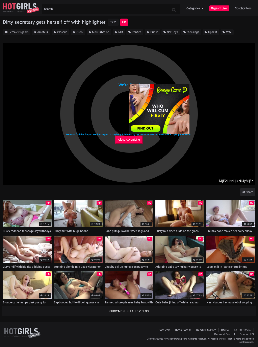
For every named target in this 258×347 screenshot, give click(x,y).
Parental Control (224, 334)
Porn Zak (164, 330)
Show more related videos (129, 311)
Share (249, 192)
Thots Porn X (183, 330)
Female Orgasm (18, 32)
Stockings (192, 32)
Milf (120, 32)
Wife (229, 32)
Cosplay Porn (243, 8)
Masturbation (100, 32)
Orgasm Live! (219, 8)
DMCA (225, 330)
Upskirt (212, 32)
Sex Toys (172, 32)
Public (154, 32)
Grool (79, 32)
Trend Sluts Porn (206, 330)
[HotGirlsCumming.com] (21, 8)
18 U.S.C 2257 (243, 330)
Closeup (62, 32)
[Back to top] (247, 334)
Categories (193, 8)
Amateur (42, 32)
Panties (136, 32)
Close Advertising (129, 139)
